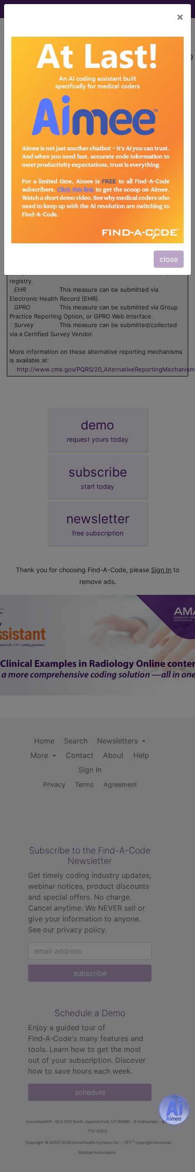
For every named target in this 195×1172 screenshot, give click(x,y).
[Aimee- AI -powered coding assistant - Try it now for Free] (174, 1110)
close (169, 259)
